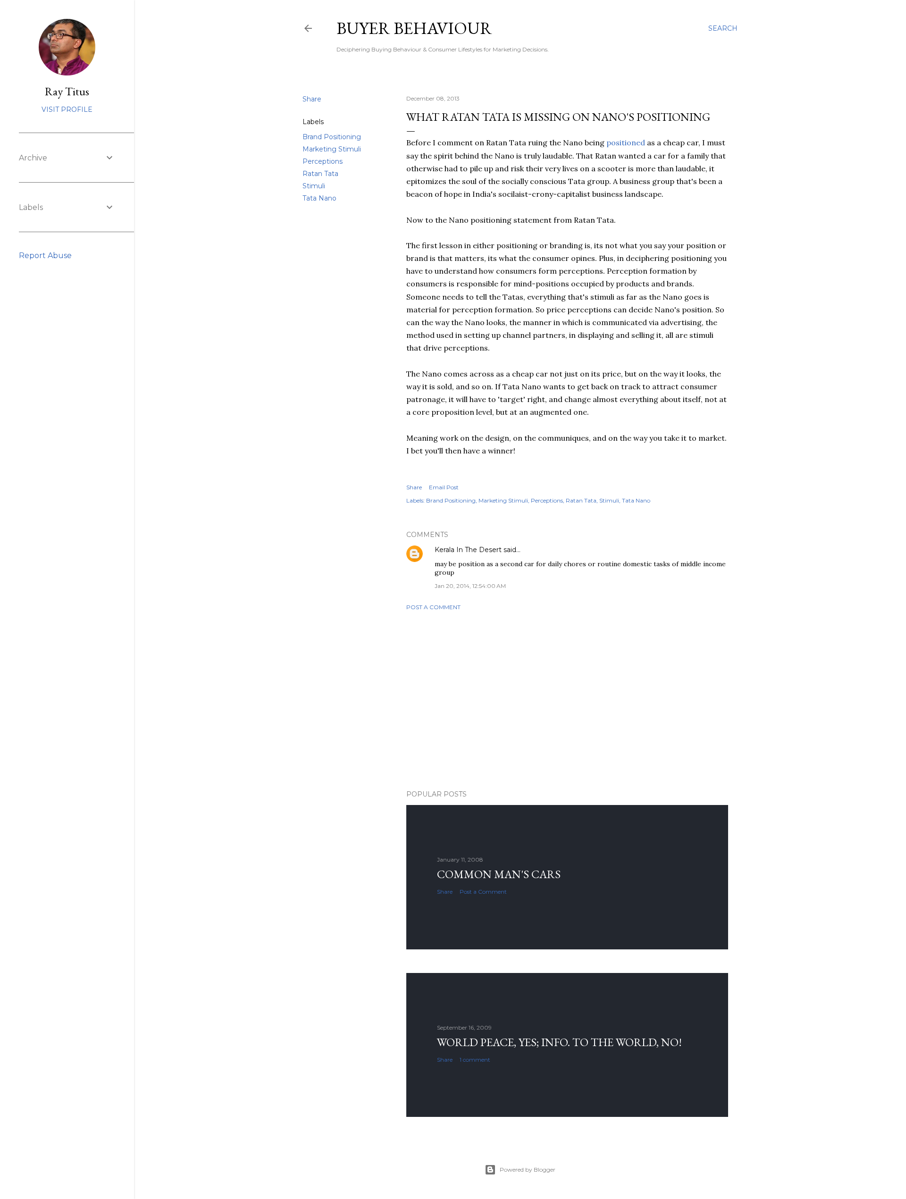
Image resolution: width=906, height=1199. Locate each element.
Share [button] (311, 99)
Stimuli (313, 186)
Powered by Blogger (527, 1169)
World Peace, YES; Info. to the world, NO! (559, 1042)
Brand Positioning (331, 137)
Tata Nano (319, 198)
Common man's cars (499, 874)
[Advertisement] (567, 700)
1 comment (475, 1059)
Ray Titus (67, 91)
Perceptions (322, 161)
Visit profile (67, 109)
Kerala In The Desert (468, 549)
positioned (625, 142)
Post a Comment (433, 607)
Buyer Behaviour (414, 28)
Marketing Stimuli (331, 149)
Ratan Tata (320, 173)
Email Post (444, 487)
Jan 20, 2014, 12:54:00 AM (470, 585)
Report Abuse (45, 255)
